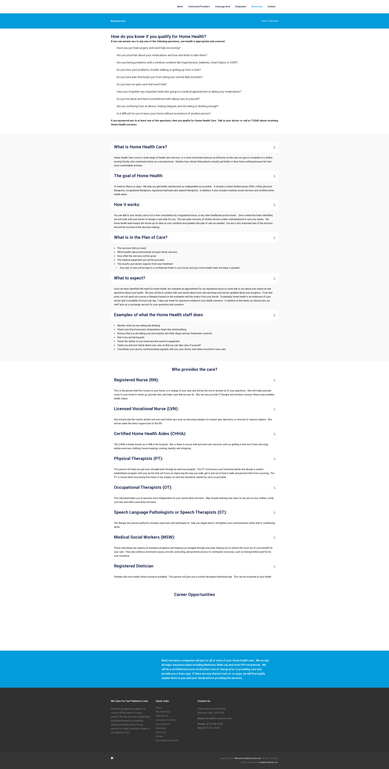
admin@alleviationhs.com (218, 718)
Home (264, 21)
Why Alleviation (163, 712)
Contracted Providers (166, 720)
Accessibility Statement (167, 740)
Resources (161, 732)
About (159, 707)
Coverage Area (163, 724)
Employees (161, 728)
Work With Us (162, 716)
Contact (159, 736)
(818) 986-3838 (214, 724)
